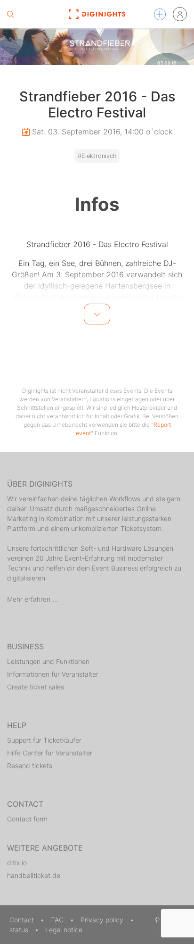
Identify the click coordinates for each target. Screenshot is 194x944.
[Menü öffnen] (160, 14)
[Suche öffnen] (10, 14)
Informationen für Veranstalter (52, 674)
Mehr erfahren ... (32, 599)
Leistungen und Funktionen (48, 661)
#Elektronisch (97, 155)
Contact (22, 920)
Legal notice (63, 930)
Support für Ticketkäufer (44, 740)
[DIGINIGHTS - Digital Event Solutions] (97, 14)
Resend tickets (29, 766)
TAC (58, 920)
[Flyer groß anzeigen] (97, 46)
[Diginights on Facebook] (155, 920)
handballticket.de (33, 875)
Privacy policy (103, 920)
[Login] (180, 14)
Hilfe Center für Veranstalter (49, 753)
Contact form (27, 819)
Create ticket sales (35, 687)
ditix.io (17, 863)
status (19, 930)
